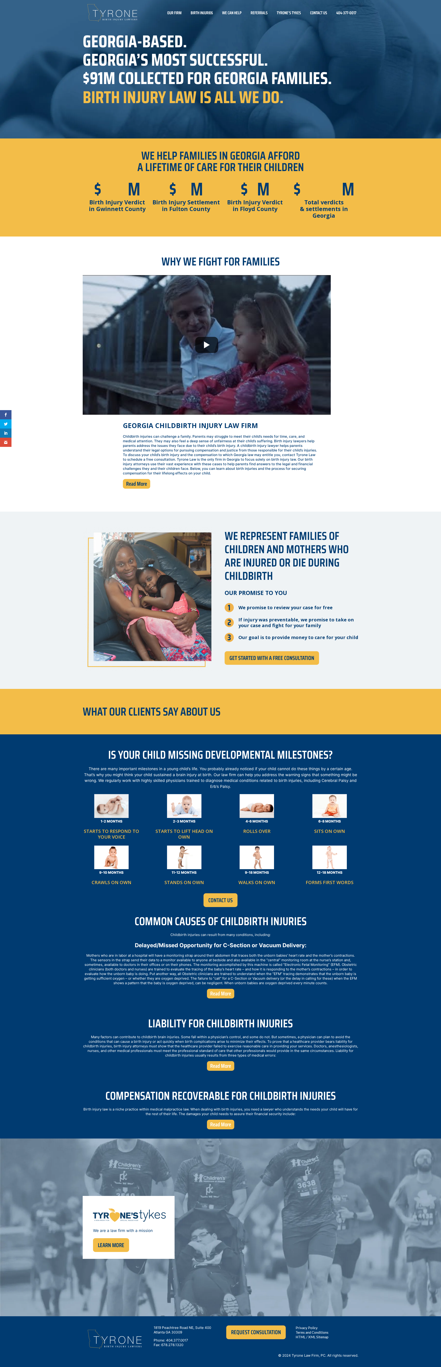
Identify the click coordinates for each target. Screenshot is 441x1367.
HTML (300, 1337)
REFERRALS (259, 12)
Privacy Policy (307, 1328)
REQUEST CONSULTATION (256, 1332)
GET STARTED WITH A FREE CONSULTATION (271, 658)
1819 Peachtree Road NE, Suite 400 (182, 1327)
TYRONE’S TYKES (289, 12)
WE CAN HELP (231, 12)
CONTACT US (318, 12)
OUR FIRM (174, 12)
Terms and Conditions (312, 1332)
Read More (136, 483)
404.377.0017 (177, 1340)
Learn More (111, 1245)
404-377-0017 (346, 12)
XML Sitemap (318, 1337)
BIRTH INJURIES (202, 12)
